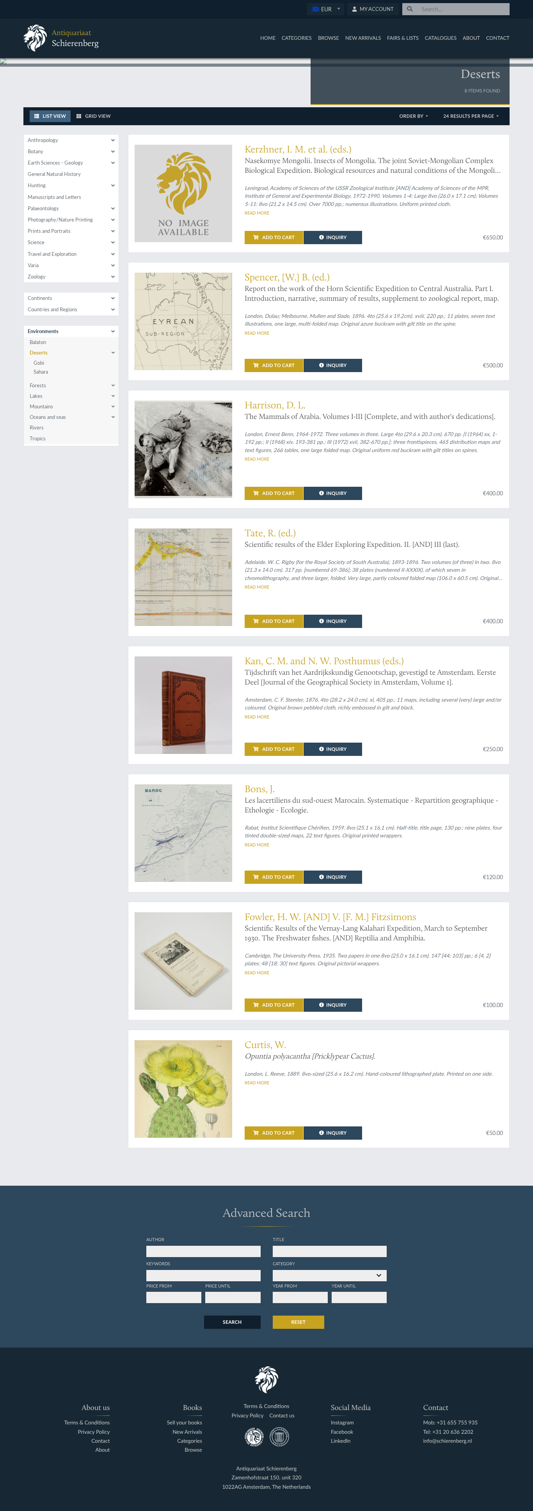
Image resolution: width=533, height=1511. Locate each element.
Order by (412, 116)
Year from (285, 1285)
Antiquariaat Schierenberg (266, 1468)
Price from (159, 1285)
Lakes (36, 395)
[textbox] (325, 9)
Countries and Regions (52, 309)
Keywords (158, 1263)
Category (284, 1263)
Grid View (97, 116)
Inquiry (336, 237)
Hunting (37, 185)
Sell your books (184, 1422)
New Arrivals (363, 37)
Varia (33, 265)
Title (278, 1239)
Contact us (282, 1415)
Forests (38, 385)
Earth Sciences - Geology (55, 162)
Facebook (342, 1432)
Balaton (38, 342)
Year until (344, 1285)
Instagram (342, 1422)
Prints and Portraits (49, 230)
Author (155, 1239)
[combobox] (325, 9)
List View (53, 116)
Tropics (38, 438)
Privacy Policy (94, 1432)
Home (267, 37)
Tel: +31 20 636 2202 (448, 1432)
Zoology (37, 276)
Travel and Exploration (52, 253)
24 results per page (469, 116)
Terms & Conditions (87, 1422)
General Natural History (54, 173)
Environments (43, 331)
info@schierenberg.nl (447, 1441)
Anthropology (43, 140)
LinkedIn (340, 1441)
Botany (35, 151)
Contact (498, 37)
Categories (297, 37)
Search (232, 1322)
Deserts (39, 352)
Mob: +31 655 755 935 (450, 1422)
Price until (218, 1285)
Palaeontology (43, 208)
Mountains (41, 406)
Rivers (37, 427)
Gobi (39, 362)
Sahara (41, 371)
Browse (328, 37)
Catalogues (441, 37)
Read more (257, 212)
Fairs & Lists (403, 37)
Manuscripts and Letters (54, 196)
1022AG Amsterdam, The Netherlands (266, 1487)
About (471, 37)
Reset (298, 1322)
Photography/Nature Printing (60, 219)
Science (36, 242)
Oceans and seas (48, 416)
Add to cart (278, 237)
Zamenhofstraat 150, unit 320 (267, 1477)
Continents (40, 297)
